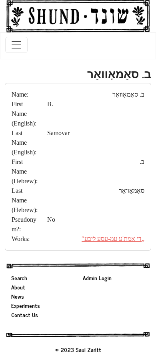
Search (19, 277)
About (18, 286)
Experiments (25, 305)
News (17, 296)
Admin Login (97, 277)
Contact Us (24, 314)
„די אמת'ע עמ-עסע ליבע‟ (113, 238)
